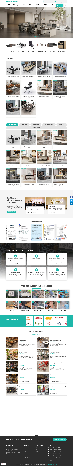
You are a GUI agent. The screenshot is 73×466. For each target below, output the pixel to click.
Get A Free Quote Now (59, 439)
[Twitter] (71, 200)
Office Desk (21, 51)
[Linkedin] (71, 203)
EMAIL (58, 1)
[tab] (12, 124)
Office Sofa (52, 51)
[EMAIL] (55, 1)
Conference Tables (41, 51)
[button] (65, 5)
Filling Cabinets (62, 51)
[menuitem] (8, 5)
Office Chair (31, 51)
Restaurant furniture (52, 464)
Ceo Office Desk (11, 51)
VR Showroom (59, 5)
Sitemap (45, 464)
